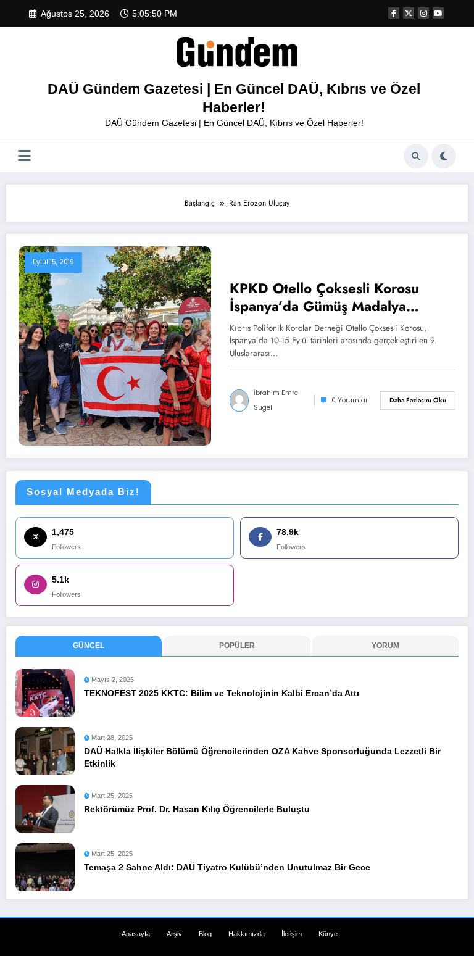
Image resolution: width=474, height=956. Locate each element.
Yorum (385, 645)
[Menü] (24, 156)
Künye (328, 933)
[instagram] (423, 13)
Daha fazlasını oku (417, 400)
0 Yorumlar (349, 400)
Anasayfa (136, 933)
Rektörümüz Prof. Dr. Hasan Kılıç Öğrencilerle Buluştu (197, 809)
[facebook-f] (393, 13)
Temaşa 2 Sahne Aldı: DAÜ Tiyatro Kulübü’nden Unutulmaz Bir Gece (227, 867)
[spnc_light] (443, 156)
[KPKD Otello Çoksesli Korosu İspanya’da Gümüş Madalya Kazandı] (115, 345)
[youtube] (438, 13)
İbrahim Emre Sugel (276, 400)
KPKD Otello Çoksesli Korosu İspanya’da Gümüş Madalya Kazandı (324, 298)
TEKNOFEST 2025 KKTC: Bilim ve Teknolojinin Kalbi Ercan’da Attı (221, 693)
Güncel (88, 645)
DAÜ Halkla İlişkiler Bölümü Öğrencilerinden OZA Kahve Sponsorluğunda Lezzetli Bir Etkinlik (262, 757)
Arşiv (174, 933)
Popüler (237, 645)
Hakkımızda (246, 933)
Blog (205, 933)
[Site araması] (416, 156)
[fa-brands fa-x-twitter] (408, 13)
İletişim (291, 933)
